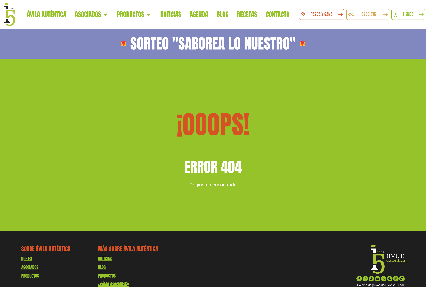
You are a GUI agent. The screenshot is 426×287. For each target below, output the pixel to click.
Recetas (247, 14)
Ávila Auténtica (46, 14)
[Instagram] (365, 278)
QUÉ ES (26, 258)
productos (30, 276)
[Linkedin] (396, 278)
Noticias (170, 14)
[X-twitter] (383, 278)
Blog (223, 14)
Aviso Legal (396, 285)
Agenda (199, 14)
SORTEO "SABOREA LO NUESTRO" (213, 43)
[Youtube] (377, 278)
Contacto (277, 14)
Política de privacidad (371, 285)
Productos (130, 14)
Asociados (88, 14)
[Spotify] (389, 278)
